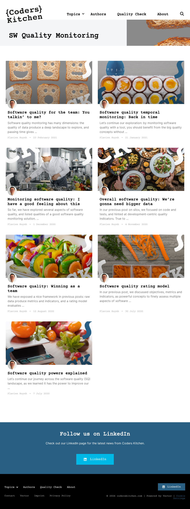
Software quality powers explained (47, 373)
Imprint (39, 496)
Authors (98, 14)
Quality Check (131, 14)
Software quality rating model (135, 286)
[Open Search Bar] (182, 14)
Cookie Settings (179, 497)
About (162, 14)
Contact (9, 496)
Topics (73, 14)
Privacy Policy (60, 496)
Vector (24, 496)
